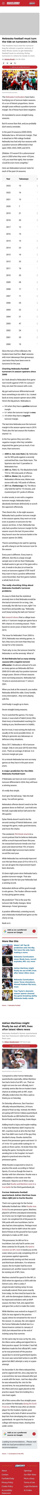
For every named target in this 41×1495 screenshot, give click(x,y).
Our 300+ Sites (30, 1474)
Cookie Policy (7, 1486)
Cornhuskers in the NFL (16, 1453)
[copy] (14, 63)
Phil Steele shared (22, 834)
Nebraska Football (14, 1005)
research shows (12, 617)
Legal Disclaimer (31, 1486)
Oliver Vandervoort (12, 1042)
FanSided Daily (8, 1478)
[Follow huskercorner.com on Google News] (34, 931)
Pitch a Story (29, 1478)
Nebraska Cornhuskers (15, 97)
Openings (28, 1471)
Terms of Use (29, 1482)
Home (4, 1005)
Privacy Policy (7, 1482)
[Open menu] (3, 3)
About (4, 1471)
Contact (5, 1474)
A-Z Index (28, 1490)
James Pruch (10, 59)
